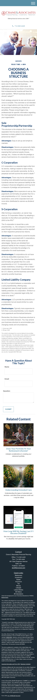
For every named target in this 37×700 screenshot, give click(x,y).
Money (18, 586)
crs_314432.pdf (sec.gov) (14, 695)
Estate (18, 579)
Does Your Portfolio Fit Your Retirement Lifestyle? (18, 450)
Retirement (18, 575)
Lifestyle (18, 588)
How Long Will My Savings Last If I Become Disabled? (18, 532)
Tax (18, 584)
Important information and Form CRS (11, 664)
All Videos (18, 592)
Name (7, 367)
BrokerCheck (5, 597)
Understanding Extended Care (18, 490)
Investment (18, 577)
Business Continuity (26, 664)
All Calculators (18, 594)
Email (7, 379)
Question (6, 391)
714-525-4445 (20, 26)
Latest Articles (18, 590)
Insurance (18, 581)
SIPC (11, 637)
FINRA (7, 637)
